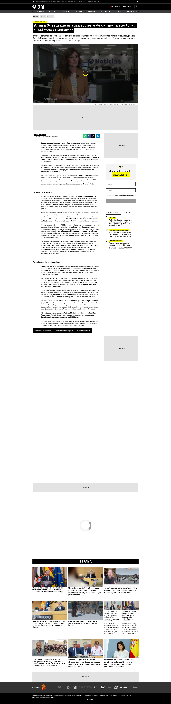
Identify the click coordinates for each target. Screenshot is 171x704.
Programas (92, 12)
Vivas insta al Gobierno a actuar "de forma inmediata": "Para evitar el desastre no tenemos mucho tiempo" (48, 590)
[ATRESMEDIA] (39, 687)
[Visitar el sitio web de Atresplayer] (126, 687)
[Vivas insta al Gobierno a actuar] (49, 577)
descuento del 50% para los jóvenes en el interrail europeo (63, 200)
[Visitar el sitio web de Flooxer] (135, 687)
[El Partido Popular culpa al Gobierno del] (112, 605)
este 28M (54, 274)
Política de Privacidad (127, 195)
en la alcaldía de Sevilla (59, 233)
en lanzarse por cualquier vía (71, 155)
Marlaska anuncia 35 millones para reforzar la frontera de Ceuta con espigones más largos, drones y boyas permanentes (84, 591)
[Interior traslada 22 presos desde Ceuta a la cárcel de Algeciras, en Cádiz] (85, 610)
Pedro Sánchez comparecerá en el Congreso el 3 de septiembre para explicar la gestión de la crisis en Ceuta (120, 223)
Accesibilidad (89, 699)
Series (118, 12)
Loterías (65, 12)
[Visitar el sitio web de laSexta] (68, 687)
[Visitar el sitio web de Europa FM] (109, 687)
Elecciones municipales (64, 331)
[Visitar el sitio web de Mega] (89, 687)
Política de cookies (111, 695)
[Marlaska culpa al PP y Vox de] (49, 610)
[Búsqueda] (137, 6)
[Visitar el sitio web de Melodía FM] (116, 687)
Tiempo (79, 12)
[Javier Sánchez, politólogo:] (121, 577)
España (85, 561)
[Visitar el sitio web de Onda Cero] (103, 687)
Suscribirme (121, 201)
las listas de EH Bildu (66, 147)
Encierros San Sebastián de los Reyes (46, 1)
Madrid (43, 17)
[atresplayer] (128, 6)
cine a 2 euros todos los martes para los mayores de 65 (69, 204)
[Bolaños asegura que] (85, 648)
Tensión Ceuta (60, 1)
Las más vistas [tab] (112, 213)
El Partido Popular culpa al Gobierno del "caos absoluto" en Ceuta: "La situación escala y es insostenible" (111, 616)
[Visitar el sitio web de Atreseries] (96, 687)
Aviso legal (88, 695)
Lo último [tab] (126, 213)
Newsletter (132, 12)
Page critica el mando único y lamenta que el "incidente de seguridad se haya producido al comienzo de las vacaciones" (120, 246)
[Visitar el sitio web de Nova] (82, 687)
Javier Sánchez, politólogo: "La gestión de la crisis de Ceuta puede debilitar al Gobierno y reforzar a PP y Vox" (120, 590)
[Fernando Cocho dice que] (49, 648)
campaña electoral (84, 331)
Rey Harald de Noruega (71, 1)
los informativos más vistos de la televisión (70, 278)
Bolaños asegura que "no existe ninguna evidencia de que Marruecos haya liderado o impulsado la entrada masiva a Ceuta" (84, 663)
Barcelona (50, 17)
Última (116, 6)
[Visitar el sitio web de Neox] (75, 687)
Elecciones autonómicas (43, 331)
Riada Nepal (82, 1)
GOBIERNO (113, 217)
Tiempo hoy (90, 1)
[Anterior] (33, 1)
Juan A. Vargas (39, 135)
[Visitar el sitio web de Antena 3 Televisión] (61, 687)
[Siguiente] (137, 1)
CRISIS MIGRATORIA (116, 241)
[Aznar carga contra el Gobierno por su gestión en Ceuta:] (130, 605)
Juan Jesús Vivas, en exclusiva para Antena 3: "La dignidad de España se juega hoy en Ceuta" (120, 234)
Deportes (52, 12)
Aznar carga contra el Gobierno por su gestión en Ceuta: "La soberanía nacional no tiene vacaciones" (129, 616)
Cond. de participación (124, 695)
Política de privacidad (98, 695)
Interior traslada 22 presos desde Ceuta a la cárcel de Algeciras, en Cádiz (82, 623)
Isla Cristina (97, 1)
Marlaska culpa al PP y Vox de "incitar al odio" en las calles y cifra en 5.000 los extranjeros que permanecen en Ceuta (48, 624)
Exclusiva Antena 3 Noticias (119, 230)
